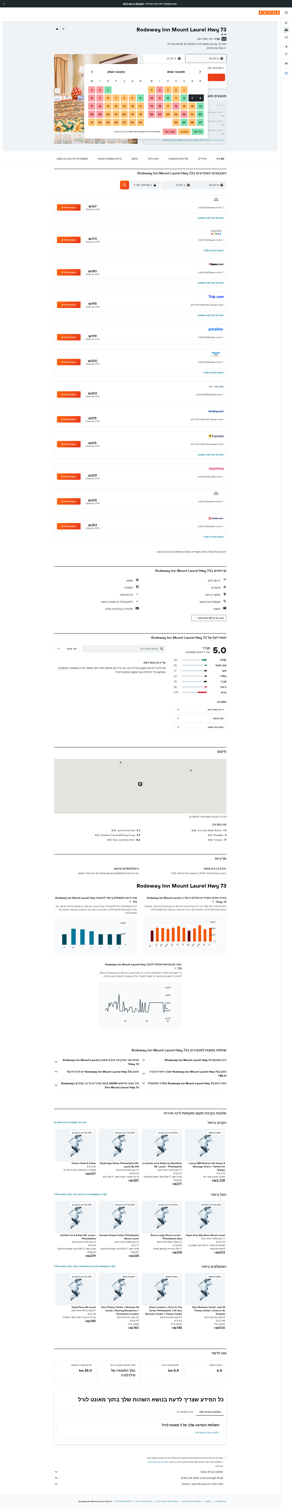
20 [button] (200, 114)
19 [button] (151, 106)
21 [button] (192, 114)
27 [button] (200, 122)
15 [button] (184, 106)
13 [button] (200, 106)
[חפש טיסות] (286, 23)
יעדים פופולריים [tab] (185, 1411)
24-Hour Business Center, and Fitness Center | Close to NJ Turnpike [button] (208, 1310)
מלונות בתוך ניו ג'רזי (143, 1501)
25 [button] (159, 114)
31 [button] (92, 122)
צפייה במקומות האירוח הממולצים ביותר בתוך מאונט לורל (84, 1266)
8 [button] (184, 98)
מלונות (208, 1501)
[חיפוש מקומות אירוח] (286, 30)
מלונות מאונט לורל (123, 1501)
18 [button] (160, 106)
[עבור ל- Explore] (286, 46)
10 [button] (167, 98)
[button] (3, 3)
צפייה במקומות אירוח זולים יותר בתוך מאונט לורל (80, 1194)
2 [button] (176, 90)
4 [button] (160, 90)
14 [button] (192, 106)
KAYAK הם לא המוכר (211, 1472)
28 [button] (192, 122)
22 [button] (184, 114)
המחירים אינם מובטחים (158, 1462)
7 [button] (192, 98)
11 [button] (160, 98)
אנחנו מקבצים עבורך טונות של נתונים (202, 1478)
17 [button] (168, 106)
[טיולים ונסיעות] (286, 63)
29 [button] (184, 122)
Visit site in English (133, 3)
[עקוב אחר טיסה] (286, 54)
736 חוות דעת (205, 39)
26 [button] (151, 114)
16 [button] (176, 106)
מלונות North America (191, 1501)
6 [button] (200, 98)
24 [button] (167, 114)
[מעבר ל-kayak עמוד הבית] (269, 13)
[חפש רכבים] (286, 37)
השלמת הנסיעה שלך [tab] (210, 1411)
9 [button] (176, 98)
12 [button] (151, 98)
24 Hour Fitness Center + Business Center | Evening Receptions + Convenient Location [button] (120, 1310)
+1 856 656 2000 (216, 48)
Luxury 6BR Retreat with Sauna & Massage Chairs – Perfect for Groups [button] (207, 1166)
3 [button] (168, 90)
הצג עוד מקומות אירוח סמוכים (70, 1122)
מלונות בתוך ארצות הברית (167, 1501)
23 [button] (175, 114)
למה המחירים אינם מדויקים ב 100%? (202, 1484)
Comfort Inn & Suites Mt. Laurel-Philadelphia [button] (78, 1237)
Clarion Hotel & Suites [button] (83, 1163)
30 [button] (176, 122)
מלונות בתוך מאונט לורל (207, 1432)
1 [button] (184, 90)
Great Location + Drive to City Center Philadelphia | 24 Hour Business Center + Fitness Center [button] (163, 1310)
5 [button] (151, 90)
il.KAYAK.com (220, 1501)
